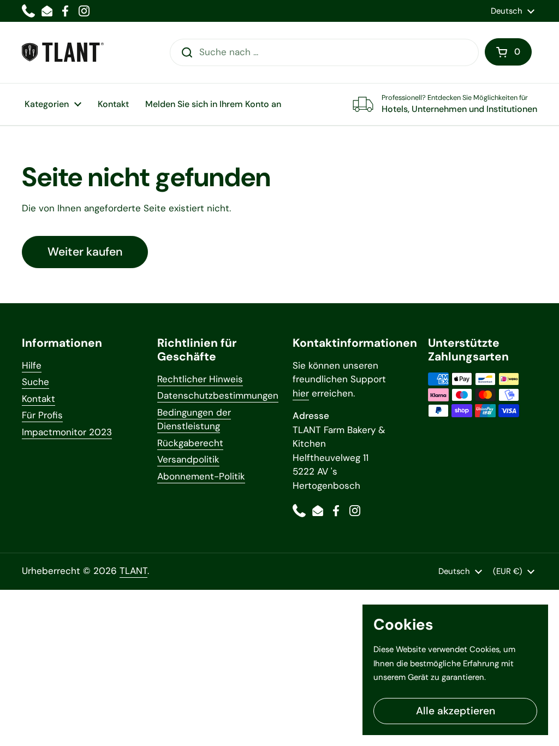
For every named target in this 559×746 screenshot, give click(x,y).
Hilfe (31, 365)
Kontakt (38, 399)
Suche (35, 382)
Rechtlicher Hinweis (200, 379)
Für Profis (42, 415)
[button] (508, 52)
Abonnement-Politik (201, 476)
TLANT (133, 571)
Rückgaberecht (190, 443)
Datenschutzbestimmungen (217, 395)
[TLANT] (63, 52)
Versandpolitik (188, 459)
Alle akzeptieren (455, 711)
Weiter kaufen (84, 251)
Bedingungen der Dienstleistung (194, 419)
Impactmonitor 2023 (67, 432)
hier (301, 393)
